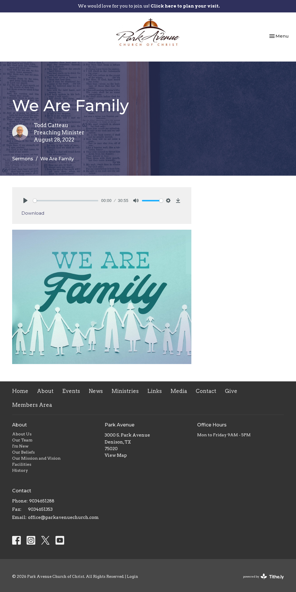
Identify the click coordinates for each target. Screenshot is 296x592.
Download (32, 213)
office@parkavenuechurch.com (63, 517)
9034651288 (41, 501)
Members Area (32, 405)
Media (179, 391)
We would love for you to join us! (149, 6)
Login (132, 576)
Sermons (22, 159)
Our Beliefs (23, 452)
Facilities (21, 464)
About (45, 391)
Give (231, 391)
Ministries (125, 391)
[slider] (65, 200)
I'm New (20, 446)
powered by (260, 581)
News (96, 391)
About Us (22, 434)
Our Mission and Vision (36, 458)
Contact (206, 391)
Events (71, 391)
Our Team (22, 440)
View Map (116, 455)
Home (20, 391)
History (20, 470)
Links (154, 391)
